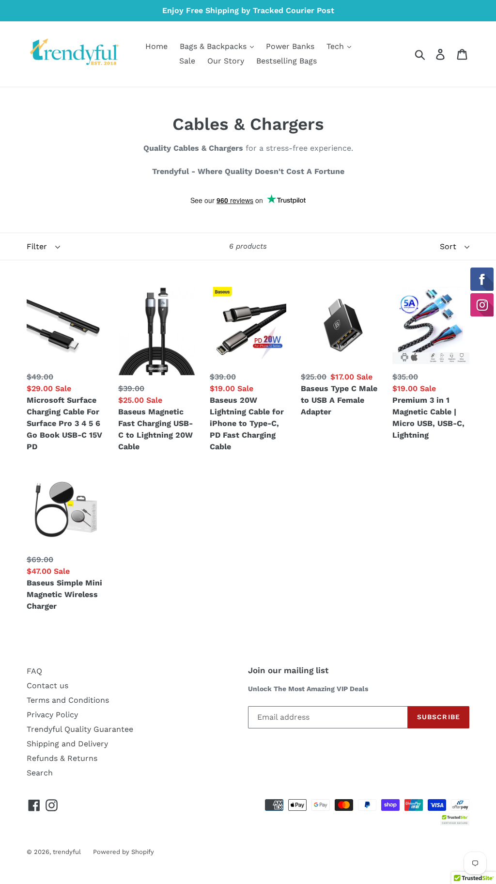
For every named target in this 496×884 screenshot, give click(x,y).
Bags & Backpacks (214, 46)
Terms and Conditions (68, 700)
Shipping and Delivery (67, 743)
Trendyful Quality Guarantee (80, 729)
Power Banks (290, 46)
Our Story (225, 60)
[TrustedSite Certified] (454, 819)
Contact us (47, 685)
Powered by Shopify (123, 851)
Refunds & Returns (62, 758)
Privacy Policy (52, 714)
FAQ (34, 671)
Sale (187, 60)
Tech (336, 46)
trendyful (67, 851)
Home (156, 46)
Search (40, 772)
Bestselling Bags (286, 60)
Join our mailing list (288, 670)
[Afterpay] (460, 804)
